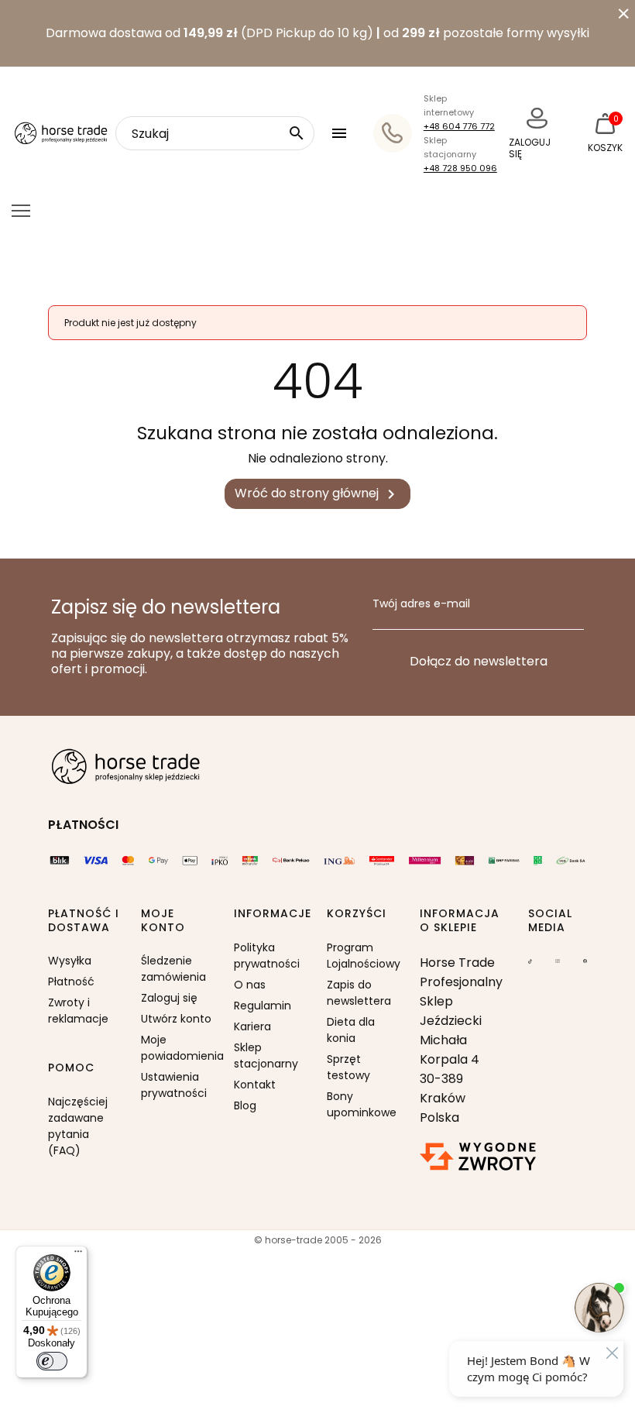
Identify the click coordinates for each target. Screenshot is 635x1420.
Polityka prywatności (267, 955)
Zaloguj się (169, 998)
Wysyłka (69, 960)
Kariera (252, 1026)
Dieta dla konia (351, 1030)
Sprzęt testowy (348, 1067)
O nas (250, 984)
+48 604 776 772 (459, 126)
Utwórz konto (176, 1018)
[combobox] (214, 133)
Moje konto (163, 920)
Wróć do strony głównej (317, 494)
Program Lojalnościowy (363, 955)
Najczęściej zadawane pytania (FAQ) (78, 1126)
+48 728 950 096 (460, 168)
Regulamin (262, 1005)
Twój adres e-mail (421, 604)
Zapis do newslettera (359, 993)
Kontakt (255, 1084)
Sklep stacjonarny (266, 1055)
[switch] (51, 1361)
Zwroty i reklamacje (78, 1010)
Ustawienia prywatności (174, 1085)
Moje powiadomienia (178, 1048)
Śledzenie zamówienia (173, 969)
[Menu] (78, 1255)
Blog (245, 1105)
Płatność (71, 981)
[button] (341, 133)
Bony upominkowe (361, 1104)
